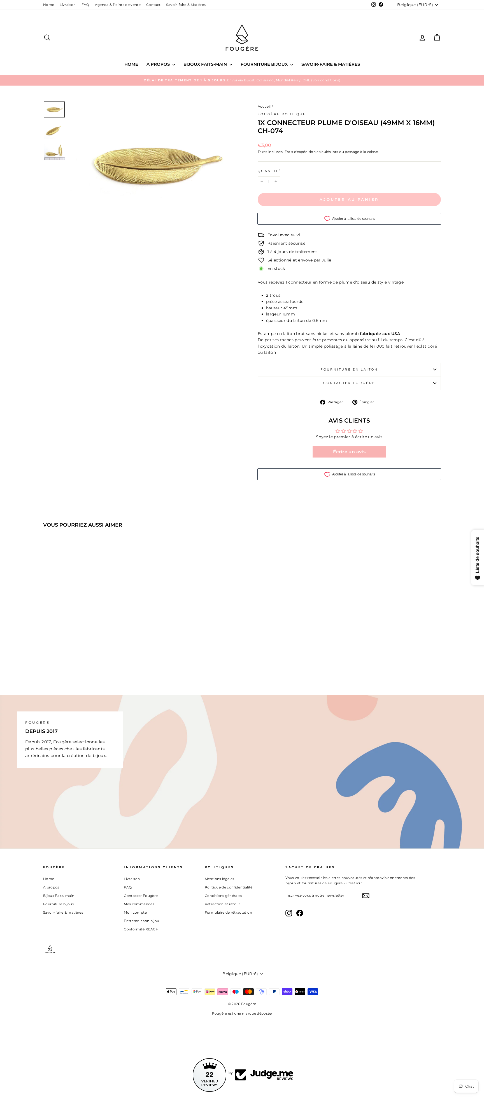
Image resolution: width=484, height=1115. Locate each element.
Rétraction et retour (222, 904)
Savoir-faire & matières (330, 64)
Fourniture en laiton (349, 369)
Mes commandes (139, 904)
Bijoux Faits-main (205, 64)
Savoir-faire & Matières (186, 5)
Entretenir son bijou (141, 921)
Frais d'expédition (300, 152)
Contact (153, 5)
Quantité (269, 171)
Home (48, 5)
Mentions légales (219, 879)
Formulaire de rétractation (228, 912)
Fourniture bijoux (265, 64)
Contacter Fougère (349, 383)
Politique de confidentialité (229, 887)
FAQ (85, 5)
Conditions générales (223, 896)
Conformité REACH (141, 929)
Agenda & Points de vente (118, 5)
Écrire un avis (349, 451)
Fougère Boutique (282, 114)
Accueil (264, 106)
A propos (158, 64)
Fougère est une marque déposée (242, 1013)
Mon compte (135, 912)
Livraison (68, 5)
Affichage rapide (90, 630)
